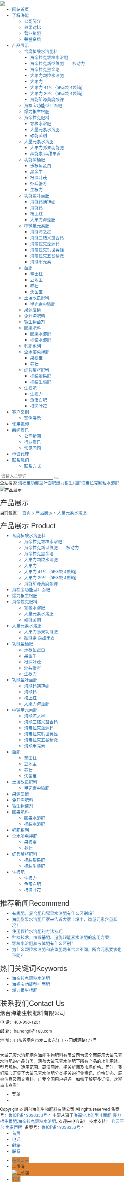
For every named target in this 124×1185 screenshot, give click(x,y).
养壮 (34, 286)
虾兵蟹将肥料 (36, 370)
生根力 (36, 189)
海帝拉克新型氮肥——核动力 (57, 63)
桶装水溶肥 (40, 340)
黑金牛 (36, 171)
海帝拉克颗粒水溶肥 (49, 57)
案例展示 (32, 418)
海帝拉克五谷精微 (47, 255)
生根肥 (30, 388)
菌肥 (28, 267)
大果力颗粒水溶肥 (47, 75)
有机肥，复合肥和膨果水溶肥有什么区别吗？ (54, 913)
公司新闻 (32, 436)
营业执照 (32, 33)
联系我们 (20, 460)
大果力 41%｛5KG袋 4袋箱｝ (57, 87)
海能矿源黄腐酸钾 (47, 99)
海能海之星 (40, 231)
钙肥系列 (32, 346)
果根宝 (36, 358)
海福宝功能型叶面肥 (43, 105)
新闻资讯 (20, 430)
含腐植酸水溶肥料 (41, 51)
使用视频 (20, 424)
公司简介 (32, 21)
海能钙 (36, 207)
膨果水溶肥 (40, 334)
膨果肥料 (32, 328)
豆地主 (36, 279)
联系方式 (32, 466)
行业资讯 (32, 442)
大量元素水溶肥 (45, 129)
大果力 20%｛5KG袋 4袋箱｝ (57, 93)
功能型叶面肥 (36, 195)
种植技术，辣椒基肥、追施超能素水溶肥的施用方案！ (62, 937)
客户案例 (20, 412)
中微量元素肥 (36, 225)
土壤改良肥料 (36, 298)
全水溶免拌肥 (36, 352)
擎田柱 (36, 273)
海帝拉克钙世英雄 (47, 249)
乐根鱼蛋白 (40, 165)
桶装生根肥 (40, 382)
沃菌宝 (36, 292)
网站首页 (20, 9)
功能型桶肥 (34, 159)
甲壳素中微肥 (42, 304)
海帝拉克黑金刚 (45, 69)
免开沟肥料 (34, 316)
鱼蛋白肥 (38, 400)
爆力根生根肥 (36, 111)
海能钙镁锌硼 (42, 201)
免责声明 (13, 1127)
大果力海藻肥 (42, 219)
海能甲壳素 (40, 261)
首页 (26, 512)
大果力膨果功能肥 (47, 147)
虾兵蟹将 (38, 183)
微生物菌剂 (34, 322)
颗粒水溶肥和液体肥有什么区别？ (43, 943)
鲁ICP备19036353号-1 (29, 1115)
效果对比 (32, 27)
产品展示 (20, 45)
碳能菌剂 (38, 135)
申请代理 (20, 454)
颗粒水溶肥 (40, 123)
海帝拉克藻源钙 (45, 243)
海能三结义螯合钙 (47, 237)
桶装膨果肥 (40, 376)
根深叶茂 (38, 177)
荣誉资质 (32, 39)
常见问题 (32, 448)
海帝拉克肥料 (36, 117)
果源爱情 (32, 310)
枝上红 (36, 213)
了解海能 (20, 15)
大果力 (36, 81)
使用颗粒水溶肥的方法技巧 (37, 931)
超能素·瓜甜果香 (45, 153)
